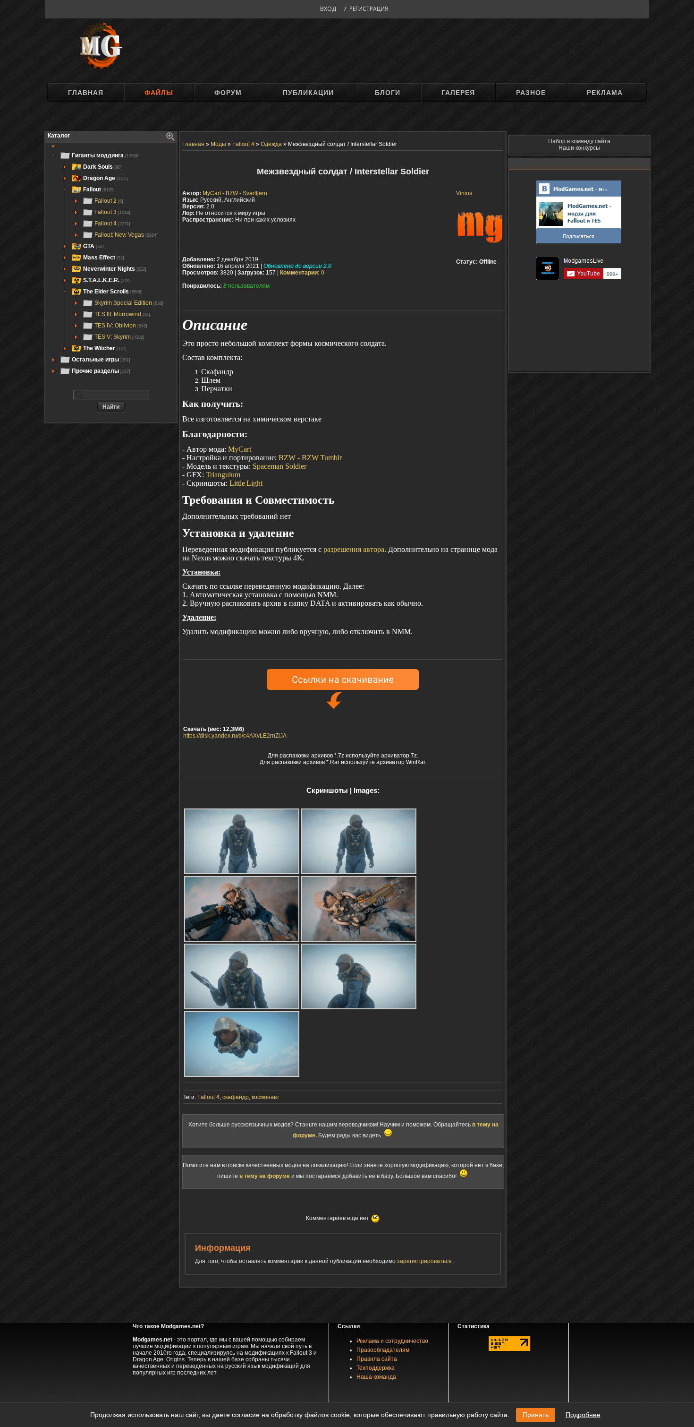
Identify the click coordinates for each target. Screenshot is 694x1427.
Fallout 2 (108, 201)
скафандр (235, 1097)
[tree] (111, 263)
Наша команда (376, 1377)
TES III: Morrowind (122, 314)
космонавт (265, 1097)
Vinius (464, 193)
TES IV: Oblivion (120, 325)
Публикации (308, 92)
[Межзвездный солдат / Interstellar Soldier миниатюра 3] (242, 909)
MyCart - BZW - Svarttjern (235, 193)
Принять (536, 1414)
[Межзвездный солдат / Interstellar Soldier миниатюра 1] (242, 841)
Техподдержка (375, 1368)
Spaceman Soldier (279, 466)
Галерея (458, 92)
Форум (228, 92)
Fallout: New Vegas (126, 235)
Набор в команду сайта (579, 141)
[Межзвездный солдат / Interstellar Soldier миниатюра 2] (359, 841)
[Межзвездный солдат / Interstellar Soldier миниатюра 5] (242, 976)
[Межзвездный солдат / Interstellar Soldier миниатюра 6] (359, 976)
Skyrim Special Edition (128, 303)
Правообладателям (382, 1350)
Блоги (387, 92)
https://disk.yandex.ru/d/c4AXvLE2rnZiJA (235, 735)
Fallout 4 (112, 223)
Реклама (605, 92)
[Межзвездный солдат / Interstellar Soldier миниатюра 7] (242, 1044)
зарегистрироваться (425, 1261)
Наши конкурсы (579, 148)
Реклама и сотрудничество (392, 1341)
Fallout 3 (112, 212)
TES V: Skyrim (119, 337)
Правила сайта (376, 1359)
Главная (85, 92)
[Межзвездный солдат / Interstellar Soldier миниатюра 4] (359, 909)
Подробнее (583, 1414)
